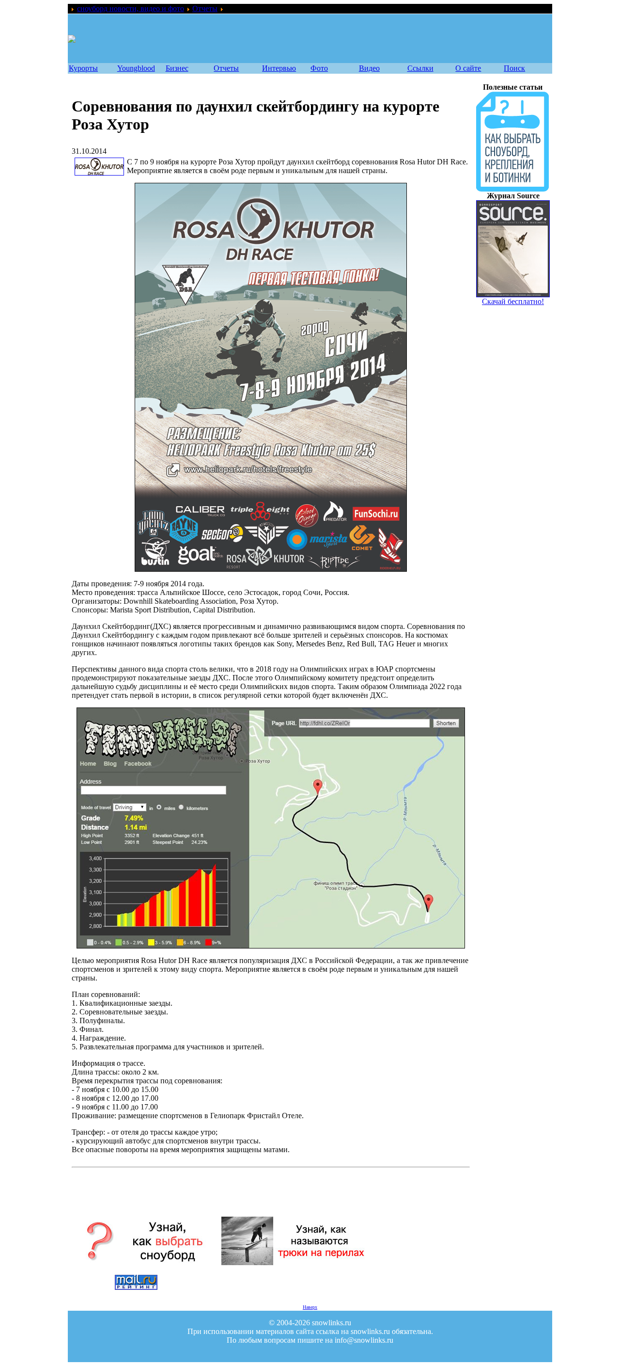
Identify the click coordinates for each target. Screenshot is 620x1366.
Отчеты (204, 8)
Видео (369, 68)
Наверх (310, 1307)
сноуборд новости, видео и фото (130, 8)
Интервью (279, 68)
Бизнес (177, 68)
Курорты (83, 68)
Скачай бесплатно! (513, 301)
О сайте (468, 68)
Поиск (514, 68)
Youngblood (136, 68)
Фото (319, 68)
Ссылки (420, 68)
